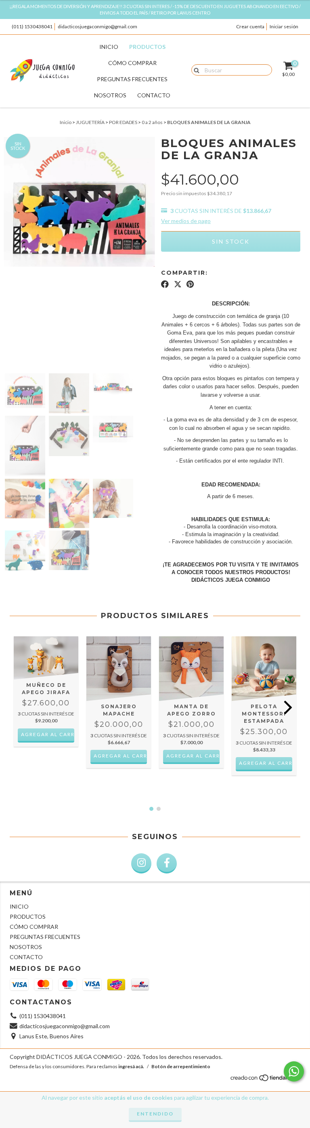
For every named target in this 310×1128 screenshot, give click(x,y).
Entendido (155, 1114)
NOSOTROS (110, 95)
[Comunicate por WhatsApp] (294, 1071)
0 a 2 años (152, 122)
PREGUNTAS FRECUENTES (132, 79)
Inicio (65, 122)
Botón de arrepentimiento (180, 1066)
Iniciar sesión (284, 26)
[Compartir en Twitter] (178, 284)
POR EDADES (123, 122)
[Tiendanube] (265, 1080)
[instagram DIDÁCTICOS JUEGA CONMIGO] (141, 863)
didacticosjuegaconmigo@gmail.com (97, 26)
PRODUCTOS (147, 46)
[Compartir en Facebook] (165, 284)
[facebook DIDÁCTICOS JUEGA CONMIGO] (167, 863)
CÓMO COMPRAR (132, 62)
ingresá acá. (131, 1066)
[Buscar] (194, 69)
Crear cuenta (250, 26)
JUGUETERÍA (90, 122)
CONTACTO (153, 95)
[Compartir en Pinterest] (190, 284)
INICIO (108, 46)
